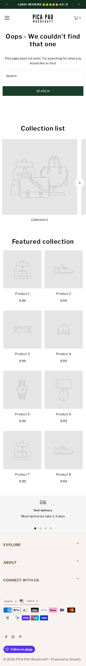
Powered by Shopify (66, 659)
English (8, 601)
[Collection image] (39, 177)
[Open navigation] (7, 18)
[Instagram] (13, 637)
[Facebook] (6, 637)
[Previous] (7, 4)
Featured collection (43, 241)
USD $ (30, 601)
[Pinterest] (20, 637)
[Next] (79, 4)
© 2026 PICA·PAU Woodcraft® (26, 659)
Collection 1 (39, 220)
